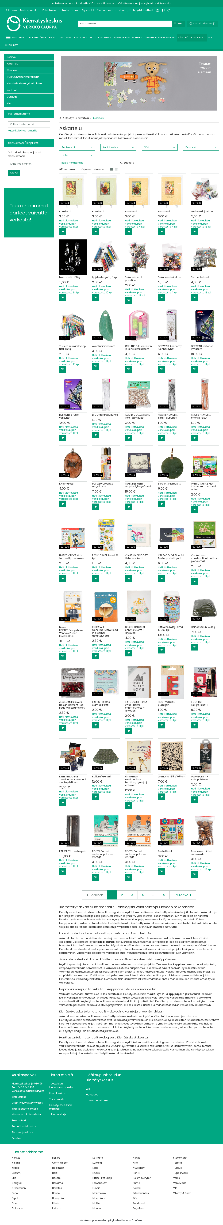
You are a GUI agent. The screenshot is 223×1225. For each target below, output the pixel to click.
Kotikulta (98, 1157)
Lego (95, 1168)
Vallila (176, 1178)
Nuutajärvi (139, 1168)
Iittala (55, 1203)
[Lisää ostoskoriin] (62, 231)
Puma (136, 1183)
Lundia (96, 1188)
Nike (135, 1162)
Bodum (16, 1173)
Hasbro (56, 1178)
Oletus (97, 169)
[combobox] (131, 24)
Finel (14, 1203)
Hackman (58, 1168)
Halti (54, 1173)
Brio (14, 1178)
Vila (175, 1188)
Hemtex (57, 1188)
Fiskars (56, 1157)
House (56, 1193)
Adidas (16, 1162)
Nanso (136, 1157)
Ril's (135, 1198)
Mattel (96, 1203)
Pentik (136, 1173)
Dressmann (19, 1188)
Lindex (96, 1173)
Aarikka (16, 1157)
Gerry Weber (60, 1162)
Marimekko (99, 1193)
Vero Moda (179, 1183)
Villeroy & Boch (182, 1193)
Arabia (16, 1168)
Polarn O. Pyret (142, 1178)
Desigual (17, 1183)
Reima (137, 1188)
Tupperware (180, 1173)
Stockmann (180, 1157)
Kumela (97, 1162)
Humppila (58, 1198)
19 (163, 895)
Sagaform (139, 1208)
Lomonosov (100, 1183)
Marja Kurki (99, 1198)
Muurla (97, 1208)
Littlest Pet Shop (102, 1178)
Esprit (15, 1198)
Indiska (56, 1208)
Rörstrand (139, 1203)
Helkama (57, 1183)
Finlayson (17, 1208)
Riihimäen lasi (141, 1193)
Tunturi (177, 1168)
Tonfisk (177, 1162)
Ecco (15, 1193)
